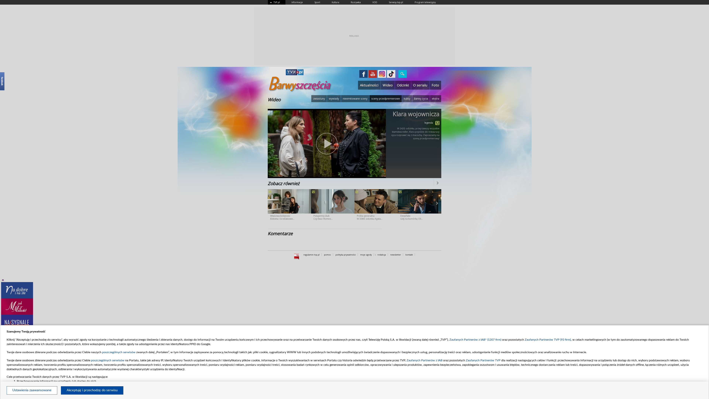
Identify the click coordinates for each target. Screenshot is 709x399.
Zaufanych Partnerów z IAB (424, 360)
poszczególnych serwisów (119, 352)
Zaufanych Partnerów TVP (483, 360)
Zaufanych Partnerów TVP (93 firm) (548, 339)
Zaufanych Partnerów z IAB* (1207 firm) (475, 339)
